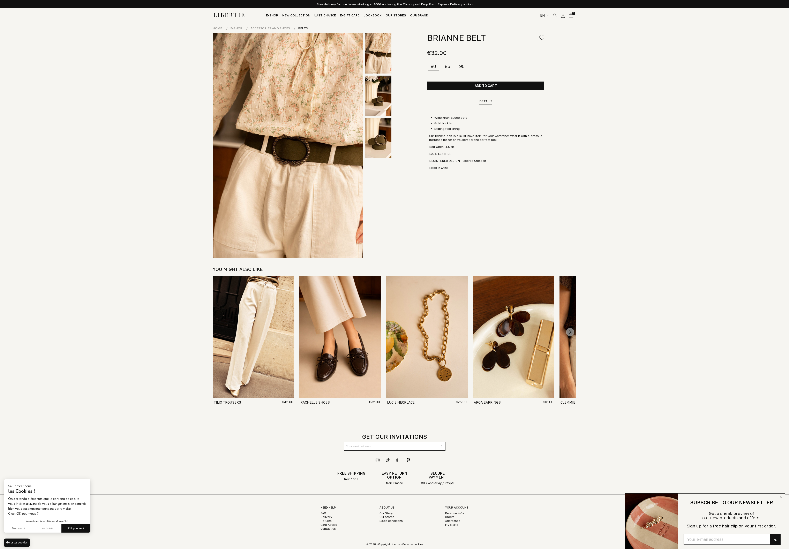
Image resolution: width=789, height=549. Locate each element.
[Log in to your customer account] (563, 15)
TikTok (388, 460)
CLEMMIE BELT (572, 402)
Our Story (386, 513)
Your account (456, 507)
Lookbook (373, 15)
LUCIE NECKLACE (401, 402)
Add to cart (486, 86)
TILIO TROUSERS (227, 402)
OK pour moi (76, 528)
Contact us (328, 528)
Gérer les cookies (412, 544)
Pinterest (408, 460)
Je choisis (47, 528)
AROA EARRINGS (487, 402)
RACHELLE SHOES (315, 402)
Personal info (454, 513)
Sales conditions (391, 521)
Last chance (325, 15)
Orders (449, 517)
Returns (326, 521)
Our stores (396, 15)
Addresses (452, 521)
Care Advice (329, 524)
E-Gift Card (350, 15)
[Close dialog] (781, 497)
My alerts (451, 524)
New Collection (296, 15)
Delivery (326, 517)
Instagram (378, 460)
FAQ (323, 513)
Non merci (18, 528)
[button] (17, 543)
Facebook (398, 460)
